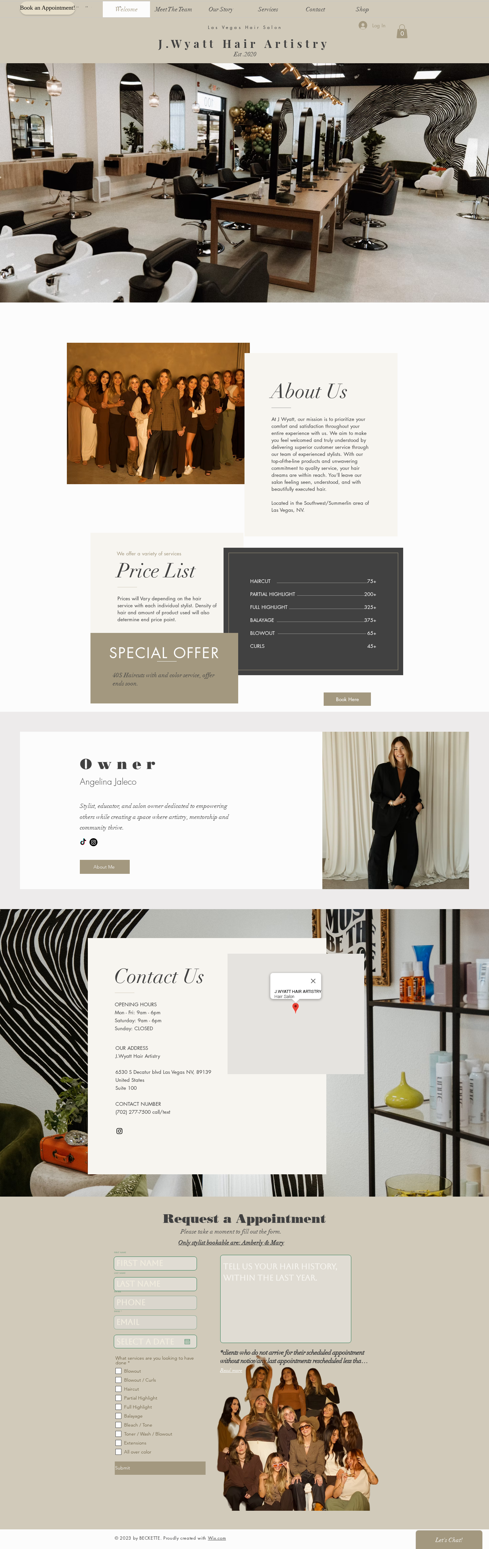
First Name (120, 1253)
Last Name (119, 1273)
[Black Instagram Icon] (119, 1131)
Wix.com (217, 1538)
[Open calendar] (187, 1341)
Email (117, 1311)
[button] (402, 31)
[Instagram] (93, 842)
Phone (117, 1292)
